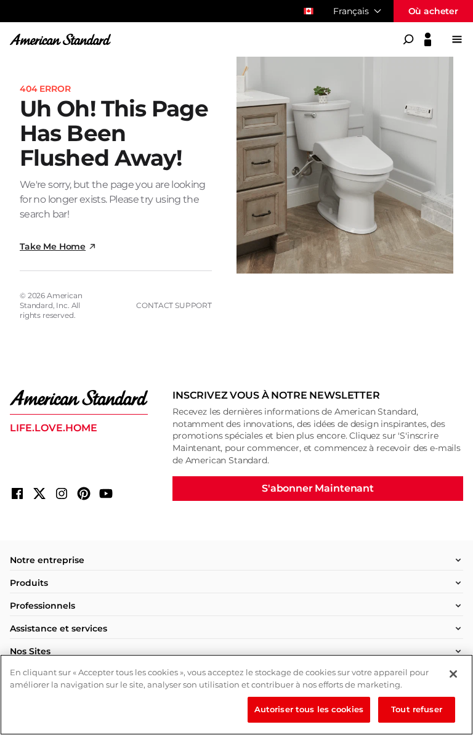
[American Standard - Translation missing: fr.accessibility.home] (79, 398)
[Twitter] (39, 493)
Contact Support (174, 305)
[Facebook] (17, 493)
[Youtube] (106, 493)
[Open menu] (457, 39)
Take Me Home (53, 246)
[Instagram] (61, 493)
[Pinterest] (83, 493)
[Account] (427, 39)
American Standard (51, 300)
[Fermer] (453, 674)
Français (351, 11)
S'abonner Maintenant (318, 488)
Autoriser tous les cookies (308, 709)
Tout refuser (416, 709)
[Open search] (408, 39)
